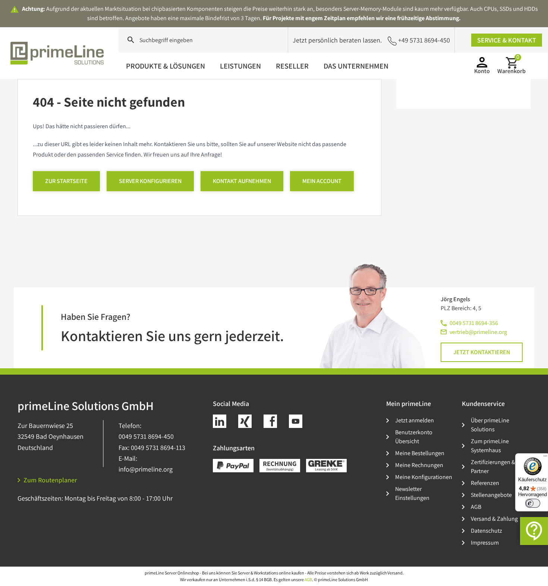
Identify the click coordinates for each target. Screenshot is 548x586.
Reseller (292, 66)
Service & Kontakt (506, 40)
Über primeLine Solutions (490, 424)
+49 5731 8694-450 (424, 40)
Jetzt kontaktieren (481, 352)
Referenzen (485, 483)
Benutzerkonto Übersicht (413, 436)
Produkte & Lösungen (165, 66)
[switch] (532, 503)
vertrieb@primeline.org (478, 332)
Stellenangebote (491, 495)
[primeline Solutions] (57, 53)
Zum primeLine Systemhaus (490, 445)
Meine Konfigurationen (423, 477)
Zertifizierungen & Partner (493, 466)
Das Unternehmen (356, 66)
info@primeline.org (146, 469)
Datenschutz (486, 531)
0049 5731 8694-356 (474, 323)
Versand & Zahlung (494, 519)
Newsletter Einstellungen (412, 493)
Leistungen (240, 66)
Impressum (485, 542)
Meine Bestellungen (419, 453)
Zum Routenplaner (50, 480)
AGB (476, 507)
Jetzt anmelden (414, 420)
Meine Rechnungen (419, 465)
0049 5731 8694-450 (146, 436)
